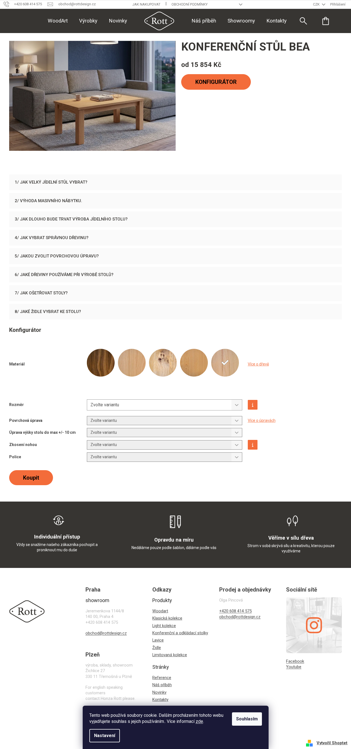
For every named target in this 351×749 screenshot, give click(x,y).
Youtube (293, 666)
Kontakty (160, 699)
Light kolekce (164, 625)
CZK (316, 4)
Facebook (295, 661)
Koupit (31, 477)
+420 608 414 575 (235, 610)
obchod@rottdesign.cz (106, 633)
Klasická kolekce (167, 618)
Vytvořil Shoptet (332, 742)
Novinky (159, 692)
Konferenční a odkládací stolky (180, 632)
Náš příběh (162, 684)
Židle (156, 647)
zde (199, 721)
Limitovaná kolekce (169, 654)
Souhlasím (247, 719)
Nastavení (104, 735)
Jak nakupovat (146, 4)
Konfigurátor (216, 82)
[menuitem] (57, 20)
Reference (161, 677)
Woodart (160, 610)
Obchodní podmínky (189, 4)
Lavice (158, 640)
